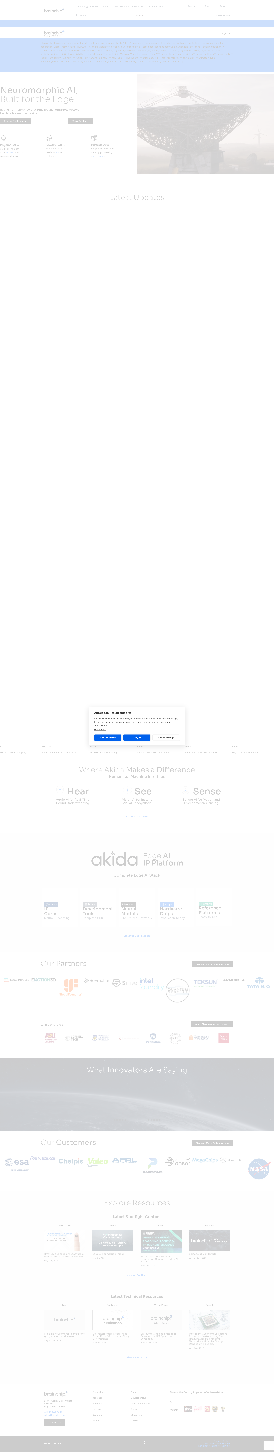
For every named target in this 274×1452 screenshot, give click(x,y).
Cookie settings (166, 737)
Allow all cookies (107, 737)
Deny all (137, 737)
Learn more (100, 729)
